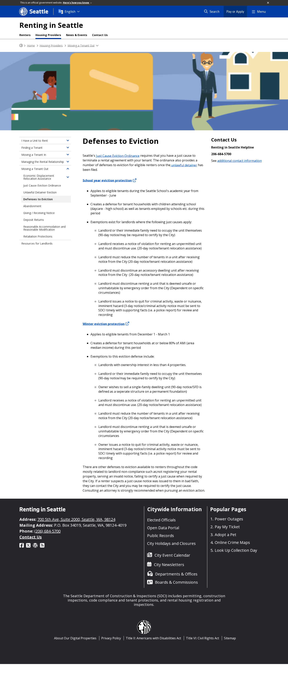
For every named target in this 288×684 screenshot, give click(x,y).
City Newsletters (169, 564)
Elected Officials (161, 520)
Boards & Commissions (176, 582)
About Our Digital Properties (75, 638)
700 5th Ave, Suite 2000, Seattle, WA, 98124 (76, 519)
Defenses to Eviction (38, 199)
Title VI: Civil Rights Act (202, 638)
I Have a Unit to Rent (34, 140)
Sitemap (230, 638)
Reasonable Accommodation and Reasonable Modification (44, 228)
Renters (25, 35)
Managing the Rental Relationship (42, 162)
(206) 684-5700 (47, 531)
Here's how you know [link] (76, 2)
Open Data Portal (163, 527)
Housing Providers (48, 35)
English (70, 11)
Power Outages (229, 519)
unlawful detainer (183, 165)
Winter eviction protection (104, 324)
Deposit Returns (33, 220)
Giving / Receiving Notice (39, 213)
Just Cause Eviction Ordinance (117, 155)
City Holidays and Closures (171, 543)
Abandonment (32, 206)
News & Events (76, 35)
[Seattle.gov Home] (21, 45)
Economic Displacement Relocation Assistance (38, 177)
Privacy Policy (111, 638)
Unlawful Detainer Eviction (40, 192)
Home (31, 45)
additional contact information (239, 161)
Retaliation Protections (37, 236)
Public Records (160, 535)
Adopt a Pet (225, 534)
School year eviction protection (107, 180)
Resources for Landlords (37, 243)
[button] (268, 3)
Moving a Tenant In (33, 155)
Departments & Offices (176, 574)
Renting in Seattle (51, 25)
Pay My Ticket (227, 526)
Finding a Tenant (32, 147)
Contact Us (100, 35)
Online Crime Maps (232, 542)
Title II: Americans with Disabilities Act (153, 638)
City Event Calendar (172, 555)
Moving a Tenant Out (81, 45)
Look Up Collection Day (236, 550)
